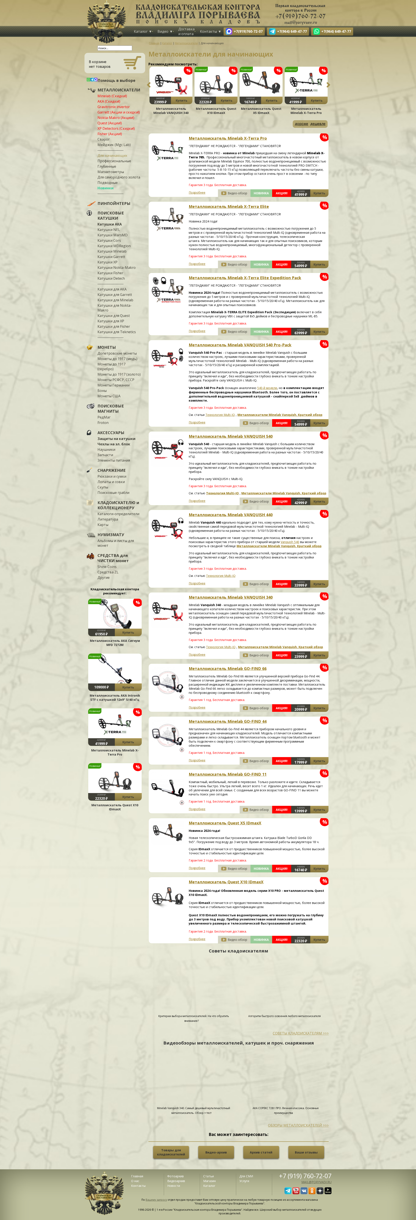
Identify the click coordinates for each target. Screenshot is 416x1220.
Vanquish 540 (290, 542)
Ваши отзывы (306, 1152)
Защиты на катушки (116, 438)
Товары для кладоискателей (171, 1152)
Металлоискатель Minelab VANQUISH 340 (170, 111)
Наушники (106, 449)
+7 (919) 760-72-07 (305, 1175)
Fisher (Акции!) (110, 133)
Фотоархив (175, 1176)
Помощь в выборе (116, 80)
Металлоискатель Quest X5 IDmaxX (261, 111)
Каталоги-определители (118, 513)
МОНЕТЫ (107, 347)
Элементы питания (114, 460)
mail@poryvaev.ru (316, 1182)
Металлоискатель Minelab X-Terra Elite (229, 206)
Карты (103, 524)
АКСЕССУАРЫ (111, 432)
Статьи (208, 1176)
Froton (103, 422)
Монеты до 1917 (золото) (119, 374)
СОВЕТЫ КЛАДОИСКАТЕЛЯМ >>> (301, 1033)
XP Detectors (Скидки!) (116, 128)
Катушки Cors (109, 240)
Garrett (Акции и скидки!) (119, 112)
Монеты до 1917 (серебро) (111, 366)
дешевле (317, 123)
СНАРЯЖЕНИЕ (112, 470)
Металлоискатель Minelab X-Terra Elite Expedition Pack (245, 277)
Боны (102, 390)
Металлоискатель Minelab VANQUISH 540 (231, 436)
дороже (301, 123)
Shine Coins (107, 566)
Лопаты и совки (111, 481)
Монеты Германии (114, 385)
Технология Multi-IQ (220, 415)
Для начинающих (112, 155)
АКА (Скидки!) (109, 101)
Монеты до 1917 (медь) (117, 358)
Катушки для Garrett (115, 294)
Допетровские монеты (117, 353)
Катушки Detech (111, 278)
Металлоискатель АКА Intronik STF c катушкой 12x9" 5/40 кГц (115, 697)
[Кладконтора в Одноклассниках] (312, 1193)
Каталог (141, 31)
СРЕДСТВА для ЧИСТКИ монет (113, 558)
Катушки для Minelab (115, 300)
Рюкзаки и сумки (112, 476)
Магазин (209, 1181)
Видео (163, 31)
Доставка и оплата (186, 31)
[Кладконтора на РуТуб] (328, 1193)
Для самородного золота (119, 177)
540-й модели (267, 388)
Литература (108, 519)
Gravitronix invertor (114, 106)
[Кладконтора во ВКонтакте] (304, 1193)
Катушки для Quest (114, 315)
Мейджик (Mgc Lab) (114, 144)
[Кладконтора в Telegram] (287, 1193)
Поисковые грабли (113, 492)
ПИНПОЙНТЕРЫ (114, 203)
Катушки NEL (109, 229)
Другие (104, 577)
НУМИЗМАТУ (111, 534)
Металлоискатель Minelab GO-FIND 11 (227, 774)
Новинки (106, 188)
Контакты (208, 31)
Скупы (103, 487)
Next (328, 85)
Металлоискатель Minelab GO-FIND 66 (227, 668)
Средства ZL (108, 572)
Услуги (244, 1181)
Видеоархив (176, 1181)
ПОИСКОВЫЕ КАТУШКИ (111, 215)
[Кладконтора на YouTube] (295, 1193)
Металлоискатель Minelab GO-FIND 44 (227, 721)
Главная (137, 1176)
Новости (173, 1186)
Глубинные (107, 166)
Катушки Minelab (112, 251)
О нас (135, 1181)
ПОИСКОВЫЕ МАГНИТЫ (111, 408)
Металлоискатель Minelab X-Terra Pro (115, 752)
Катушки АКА (110, 224)
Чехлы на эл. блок (114, 444)
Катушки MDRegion (114, 245)
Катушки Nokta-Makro (117, 267)
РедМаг (104, 417)
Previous (148, 85)
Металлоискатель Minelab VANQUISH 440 (231, 514)
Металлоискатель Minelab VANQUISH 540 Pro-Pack (240, 344)
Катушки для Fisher (114, 326)
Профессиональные (114, 161)
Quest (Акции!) (110, 123)
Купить (128, 632)
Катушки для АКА (112, 289)
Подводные (108, 182)
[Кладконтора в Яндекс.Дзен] (320, 1193)
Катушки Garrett (111, 256)
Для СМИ (246, 1176)
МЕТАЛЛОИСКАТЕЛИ (119, 89)
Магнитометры (111, 171)
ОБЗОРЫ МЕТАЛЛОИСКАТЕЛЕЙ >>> (298, 1125)
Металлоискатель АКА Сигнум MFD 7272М (115, 643)
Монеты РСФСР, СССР (116, 379)
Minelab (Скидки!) (112, 96)
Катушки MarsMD (113, 235)
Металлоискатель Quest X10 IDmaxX (114, 807)
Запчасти (105, 455)
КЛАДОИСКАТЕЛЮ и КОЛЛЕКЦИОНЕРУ (118, 505)
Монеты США (109, 396)
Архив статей (261, 1152)
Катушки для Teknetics (117, 331)
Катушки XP (107, 262)
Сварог (104, 139)
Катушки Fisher (110, 273)
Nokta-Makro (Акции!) (116, 117)
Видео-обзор (237, 193)
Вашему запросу (156, 1200)
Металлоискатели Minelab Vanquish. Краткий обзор (279, 415)
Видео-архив (216, 1152)
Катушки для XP (111, 321)
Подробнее (197, 192)
